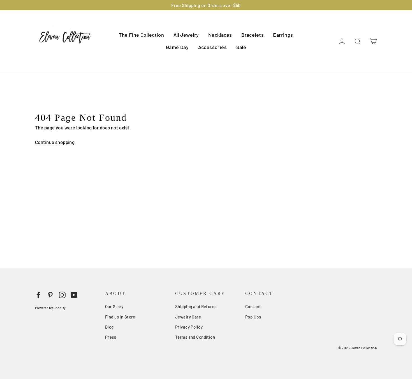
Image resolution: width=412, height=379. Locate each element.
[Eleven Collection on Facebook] (38, 295)
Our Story (114, 306)
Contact (253, 306)
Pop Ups (253, 316)
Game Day (177, 47)
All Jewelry (186, 35)
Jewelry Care (188, 316)
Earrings (283, 35)
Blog (109, 326)
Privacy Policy (189, 326)
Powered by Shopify (50, 308)
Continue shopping (55, 142)
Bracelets (252, 35)
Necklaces (220, 35)
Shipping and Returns (196, 306)
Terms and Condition (195, 337)
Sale (241, 47)
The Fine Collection (141, 35)
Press (110, 337)
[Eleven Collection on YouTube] (74, 295)
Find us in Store (120, 316)
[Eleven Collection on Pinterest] (50, 295)
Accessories (212, 47)
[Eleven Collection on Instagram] (62, 295)
